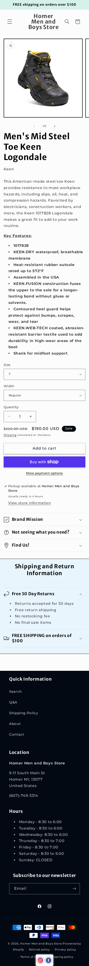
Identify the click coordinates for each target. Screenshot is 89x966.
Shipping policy (61, 956)
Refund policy (39, 949)
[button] (9, 21)
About (15, 724)
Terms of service (32, 956)
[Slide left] (34, 126)
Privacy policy (65, 949)
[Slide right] (55, 126)
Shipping (10, 435)
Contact (16, 734)
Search (15, 692)
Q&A (13, 702)
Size (7, 365)
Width (9, 386)
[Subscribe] (74, 888)
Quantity (11, 407)
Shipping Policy (23, 713)
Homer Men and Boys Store (41, 943)
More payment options (44, 473)
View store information (29, 503)
